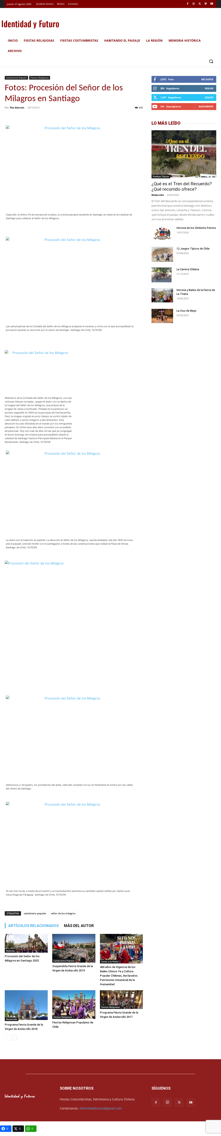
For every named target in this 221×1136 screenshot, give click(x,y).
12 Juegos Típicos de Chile (193, 248)
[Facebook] (187, 4)
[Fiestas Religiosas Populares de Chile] (73, 1004)
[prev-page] (7, 1037)
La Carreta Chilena (188, 269)
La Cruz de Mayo (186, 310)
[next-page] (14, 1037)
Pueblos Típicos (161, 176)
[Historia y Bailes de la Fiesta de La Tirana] (162, 296)
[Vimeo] (205, 4)
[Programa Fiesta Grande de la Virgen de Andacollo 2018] (26, 1005)
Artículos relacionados (33, 925)
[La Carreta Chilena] (162, 275)
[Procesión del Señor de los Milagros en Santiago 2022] (26, 943)
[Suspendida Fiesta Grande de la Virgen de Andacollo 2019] (73, 948)
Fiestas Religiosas (39, 77)
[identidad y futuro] (30, 23)
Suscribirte (206, 106)
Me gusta (207, 79)
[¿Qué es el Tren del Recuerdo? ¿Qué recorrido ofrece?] (184, 154)
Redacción (158, 194)
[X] (199, 4)
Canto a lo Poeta (109, 961)
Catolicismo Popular (16, 77)
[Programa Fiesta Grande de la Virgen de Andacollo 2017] (121, 999)
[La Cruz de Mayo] (162, 316)
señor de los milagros (63, 913)
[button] (211, 61)
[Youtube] (211, 4)
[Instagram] (193, 4)
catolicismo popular (35, 913)
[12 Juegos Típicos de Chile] (162, 255)
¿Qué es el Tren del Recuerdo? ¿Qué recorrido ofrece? (182, 186)
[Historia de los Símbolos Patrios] (162, 234)
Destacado (11, 1019)
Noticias (10, 950)
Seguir (209, 88)
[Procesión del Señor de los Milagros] (70, 168)
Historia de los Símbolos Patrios (196, 227)
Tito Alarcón (17, 107)
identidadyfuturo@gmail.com (100, 1108)
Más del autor (79, 925)
